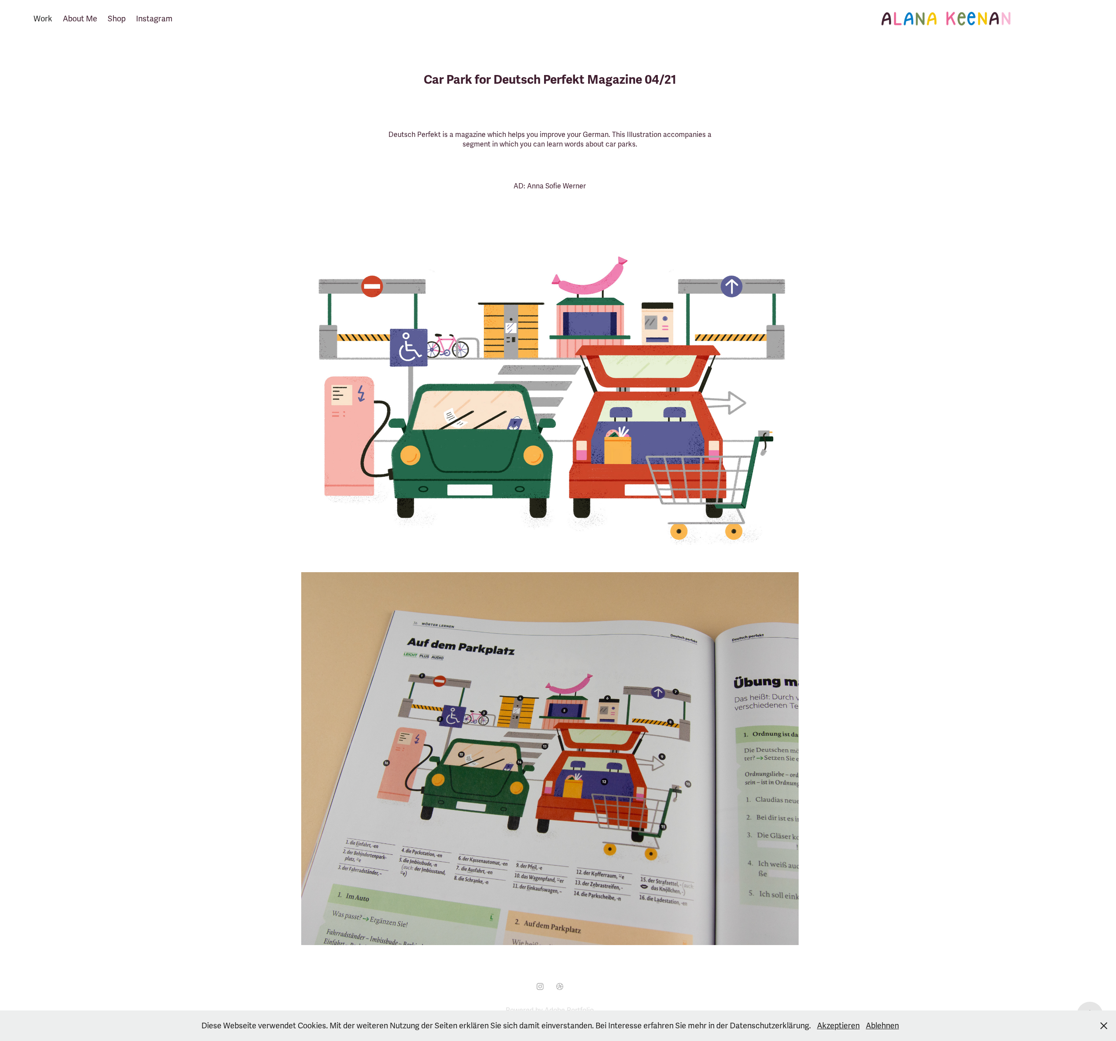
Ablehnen (882, 1026)
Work (43, 19)
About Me (80, 19)
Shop (117, 19)
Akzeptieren (838, 1026)
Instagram (154, 19)
